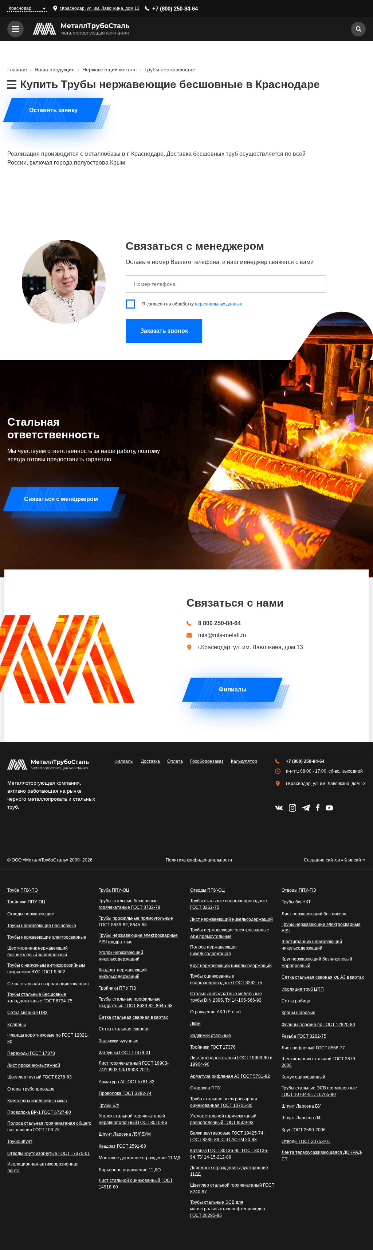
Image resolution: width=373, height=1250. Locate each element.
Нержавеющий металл (109, 69)
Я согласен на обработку (192, 304)
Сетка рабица (296, 1000)
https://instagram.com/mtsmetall (292, 808)
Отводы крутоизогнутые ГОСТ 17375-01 (48, 1153)
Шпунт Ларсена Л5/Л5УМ (125, 1134)
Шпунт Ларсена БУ (301, 1106)
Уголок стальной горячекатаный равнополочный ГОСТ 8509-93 (223, 1119)
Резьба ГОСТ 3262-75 (304, 1036)
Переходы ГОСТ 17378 (31, 1053)
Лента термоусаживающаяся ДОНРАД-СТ (322, 1156)
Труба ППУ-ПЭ (22, 890)
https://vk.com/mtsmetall (279, 808)
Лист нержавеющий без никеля (314, 913)
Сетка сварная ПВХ (27, 1012)
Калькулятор (244, 761)
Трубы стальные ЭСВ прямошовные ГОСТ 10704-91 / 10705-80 (319, 1091)
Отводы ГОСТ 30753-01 (306, 1141)
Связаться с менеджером (61, 499)
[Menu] (15, 29)
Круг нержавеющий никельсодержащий (231, 965)
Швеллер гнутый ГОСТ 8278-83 (39, 1077)
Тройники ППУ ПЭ (117, 988)
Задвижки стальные (210, 1035)
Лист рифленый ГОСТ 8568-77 (313, 1047)
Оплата (175, 761)
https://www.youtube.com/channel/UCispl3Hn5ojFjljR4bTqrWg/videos (329, 808)
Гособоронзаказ (207, 761)
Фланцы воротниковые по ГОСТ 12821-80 (48, 1038)
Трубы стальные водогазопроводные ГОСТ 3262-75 (228, 904)
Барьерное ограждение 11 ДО (130, 1169)
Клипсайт (353, 860)
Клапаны (16, 1024)
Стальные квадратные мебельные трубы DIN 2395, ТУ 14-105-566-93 (226, 997)
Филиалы (233, 689)
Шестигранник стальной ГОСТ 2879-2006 (319, 1062)
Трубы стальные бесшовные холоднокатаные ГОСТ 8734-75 (39, 997)
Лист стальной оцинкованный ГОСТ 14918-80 (136, 1184)
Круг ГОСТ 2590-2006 (304, 1129)
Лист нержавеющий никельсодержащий (231, 919)
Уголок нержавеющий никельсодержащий (121, 956)
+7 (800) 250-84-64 (175, 8)
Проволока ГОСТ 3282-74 (125, 1093)
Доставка (150, 761)
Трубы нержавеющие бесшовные (41, 925)
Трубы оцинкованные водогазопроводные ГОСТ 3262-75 (226, 979)
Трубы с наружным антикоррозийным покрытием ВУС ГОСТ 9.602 (46, 968)
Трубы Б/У (109, 1105)
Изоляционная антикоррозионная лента (43, 1167)
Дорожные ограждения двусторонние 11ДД (229, 1171)
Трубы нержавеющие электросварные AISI (321, 928)
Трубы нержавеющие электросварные (46, 937)
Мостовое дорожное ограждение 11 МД (139, 1157)
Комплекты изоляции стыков (37, 1100)
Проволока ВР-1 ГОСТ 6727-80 (39, 1112)
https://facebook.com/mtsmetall (317, 807)
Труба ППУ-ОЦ (114, 890)
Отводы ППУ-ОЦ (207, 890)
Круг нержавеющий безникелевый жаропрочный (317, 962)
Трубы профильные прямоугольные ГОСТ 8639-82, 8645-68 (136, 921)
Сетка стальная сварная (124, 1029)
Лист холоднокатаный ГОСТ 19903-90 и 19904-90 (231, 1061)
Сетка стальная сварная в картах (133, 1017)
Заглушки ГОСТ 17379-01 (125, 1052)
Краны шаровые (298, 1012)
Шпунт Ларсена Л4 (301, 1117)
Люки (195, 1023)
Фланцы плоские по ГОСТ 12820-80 (318, 1024)
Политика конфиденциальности (199, 860)
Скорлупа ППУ (205, 1088)
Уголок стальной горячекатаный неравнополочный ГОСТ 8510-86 (133, 1119)
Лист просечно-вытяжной (33, 1065)
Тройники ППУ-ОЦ (26, 901)
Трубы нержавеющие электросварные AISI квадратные (138, 939)
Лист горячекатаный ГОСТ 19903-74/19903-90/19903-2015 (134, 1066)
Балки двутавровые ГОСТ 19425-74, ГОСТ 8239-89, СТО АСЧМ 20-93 (227, 1136)
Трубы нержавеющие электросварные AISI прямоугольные (229, 933)
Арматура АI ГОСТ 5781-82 (126, 1081)
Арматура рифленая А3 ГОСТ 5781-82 (230, 1076)
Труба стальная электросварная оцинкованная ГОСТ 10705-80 (223, 1102)
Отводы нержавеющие (30, 913)
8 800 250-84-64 (219, 623)
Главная (17, 69)
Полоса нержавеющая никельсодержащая (213, 950)
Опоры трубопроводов (30, 1089)
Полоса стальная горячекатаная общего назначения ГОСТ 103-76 (49, 1126)
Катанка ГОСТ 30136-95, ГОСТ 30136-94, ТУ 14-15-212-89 (229, 1154)
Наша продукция (55, 69)
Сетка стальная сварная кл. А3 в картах (323, 977)
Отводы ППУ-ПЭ (299, 890)
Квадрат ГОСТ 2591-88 (122, 1146)
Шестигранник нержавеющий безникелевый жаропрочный (37, 951)
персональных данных (218, 304)
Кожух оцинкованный (303, 1077)
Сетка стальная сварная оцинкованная (48, 983)
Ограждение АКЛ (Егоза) (215, 1011)
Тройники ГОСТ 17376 (213, 1047)
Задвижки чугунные (118, 1041)
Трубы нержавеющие (169, 69)
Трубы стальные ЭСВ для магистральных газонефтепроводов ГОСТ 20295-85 (227, 1209)
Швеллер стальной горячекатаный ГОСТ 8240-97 (232, 1188)
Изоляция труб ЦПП (303, 989)
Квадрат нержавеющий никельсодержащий (123, 973)
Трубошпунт (19, 1141)
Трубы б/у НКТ (296, 901)
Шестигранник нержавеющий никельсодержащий (312, 945)
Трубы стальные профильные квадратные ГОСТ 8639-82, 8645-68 (136, 1002)
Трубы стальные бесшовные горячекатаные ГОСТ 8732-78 (129, 904)
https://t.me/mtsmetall (306, 808)
